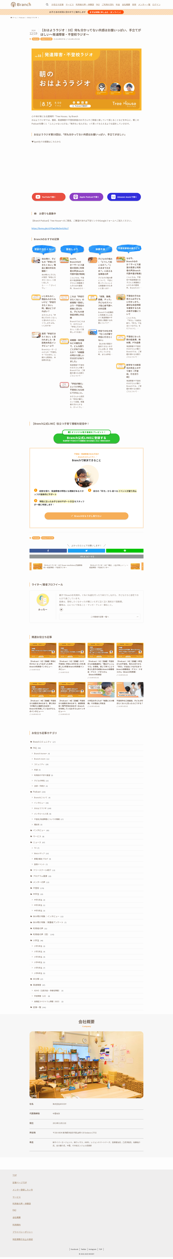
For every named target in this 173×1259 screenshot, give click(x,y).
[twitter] (61, 609)
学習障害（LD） (42, 996)
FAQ (98, 4)
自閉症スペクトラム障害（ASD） (48, 1001)
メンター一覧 (144, 4)
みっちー (42, 609)
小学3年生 (39, 956)
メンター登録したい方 (23, 1189)
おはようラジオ (46, 39)
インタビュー (41, 802)
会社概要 (126, 4)
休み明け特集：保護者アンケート (49, 922)
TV (36, 848)
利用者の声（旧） (43, 934)
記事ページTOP (20, 1182)
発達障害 (39, 984)
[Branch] (21, 4)
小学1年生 (39, 946)
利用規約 (17, 1224)
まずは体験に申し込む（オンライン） (106, 12)
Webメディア (41, 853)
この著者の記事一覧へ (100, 616)
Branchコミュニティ (44, 741)
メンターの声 (41, 882)
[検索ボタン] (47, 4)
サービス (70, 4)
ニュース (39, 842)
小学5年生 (39, 967)
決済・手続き (41, 786)
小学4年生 (39, 962)
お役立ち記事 (57, 4)
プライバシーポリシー (23, 1231)
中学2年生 (39, 905)
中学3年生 (39, 910)
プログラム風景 (42, 875)
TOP (15, 1175)
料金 (118, 4)
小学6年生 (39, 973)
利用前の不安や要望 (43, 775)
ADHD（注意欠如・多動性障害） (48, 990)
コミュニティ (41, 764)
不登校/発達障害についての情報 (48, 819)
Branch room (41, 758)
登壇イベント (41, 864)
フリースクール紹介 (44, 869)
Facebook (74, 1249)
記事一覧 (39, 1007)
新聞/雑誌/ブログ (42, 858)
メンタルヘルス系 (42, 813)
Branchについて (42, 797)
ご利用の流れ (108, 4)
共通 (37, 769)
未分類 (38, 978)
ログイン (156, 4)
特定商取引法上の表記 (23, 1239)
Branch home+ (42, 753)
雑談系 (38, 824)
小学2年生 (39, 951)
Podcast (35, 39)
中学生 (38, 893)
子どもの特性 (41, 780)
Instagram (92, 1249)
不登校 (38, 887)
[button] (48, 551)
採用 (134, 4)
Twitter (83, 1249)
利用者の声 (40, 928)
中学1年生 (39, 899)
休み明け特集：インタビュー (48, 916)
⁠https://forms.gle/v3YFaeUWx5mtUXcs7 (50, 228)
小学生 (38, 940)
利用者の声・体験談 (85, 4)
